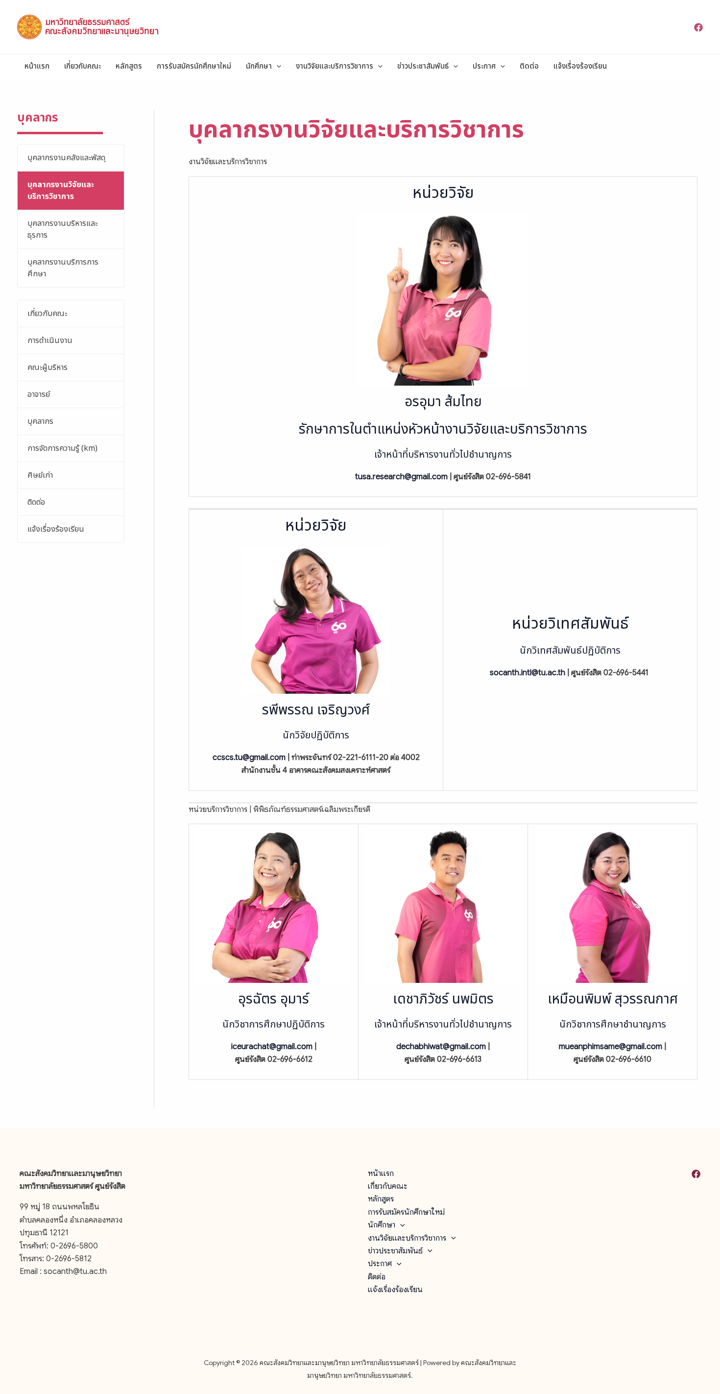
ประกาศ (484, 66)
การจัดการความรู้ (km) (62, 448)
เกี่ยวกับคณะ (82, 66)
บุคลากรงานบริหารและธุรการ (62, 229)
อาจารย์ (38, 394)
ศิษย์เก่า (40, 475)
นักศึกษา (259, 66)
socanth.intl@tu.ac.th (527, 673)
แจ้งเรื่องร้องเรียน (580, 66)
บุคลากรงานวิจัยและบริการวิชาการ (60, 190)
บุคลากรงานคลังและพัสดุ (66, 158)
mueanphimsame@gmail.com (610, 1047)
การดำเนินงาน (49, 340)
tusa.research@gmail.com (401, 477)
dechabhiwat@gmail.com (441, 1047)
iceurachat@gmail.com (271, 1047)
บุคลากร (40, 421)
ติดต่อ (529, 66)
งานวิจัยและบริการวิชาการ (334, 66)
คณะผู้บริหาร (47, 367)
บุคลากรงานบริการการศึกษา (62, 268)
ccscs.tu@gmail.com (249, 757)
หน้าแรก (36, 66)
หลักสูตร (129, 66)
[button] (276, 66)
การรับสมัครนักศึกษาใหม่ (194, 66)
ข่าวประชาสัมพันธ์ (423, 66)
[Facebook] (698, 27)
